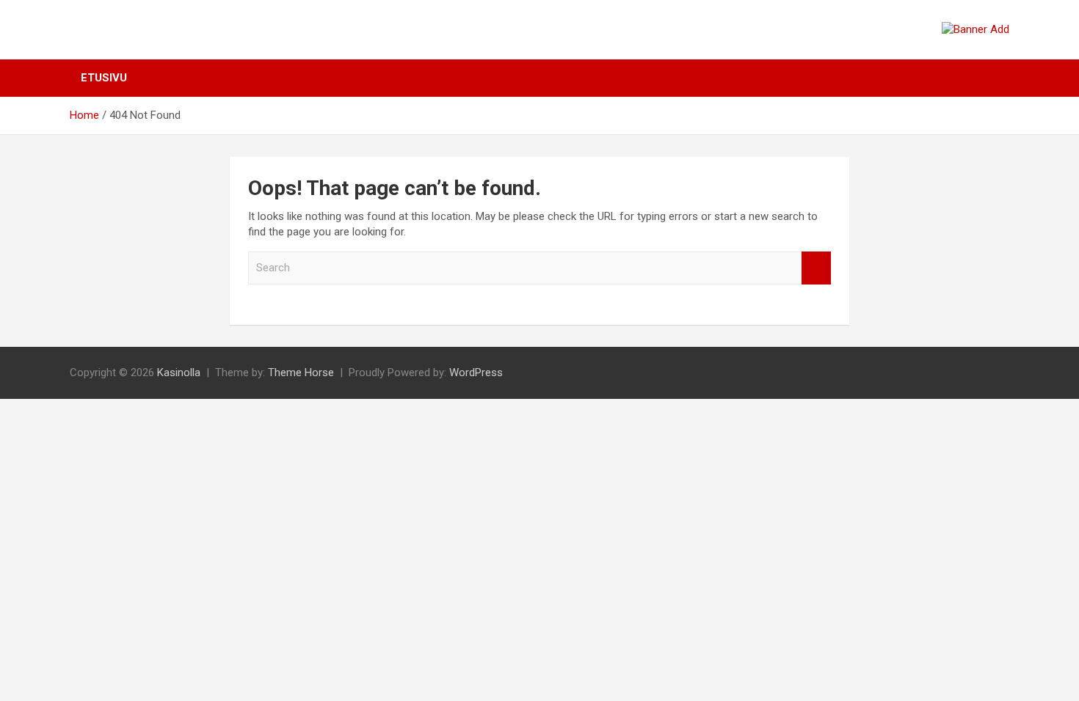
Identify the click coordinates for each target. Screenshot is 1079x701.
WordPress (476, 372)
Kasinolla (178, 372)
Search (816, 268)
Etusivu (104, 77)
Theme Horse (301, 372)
